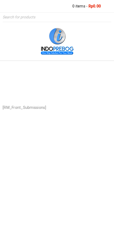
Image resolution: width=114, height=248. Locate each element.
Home (40, 83)
